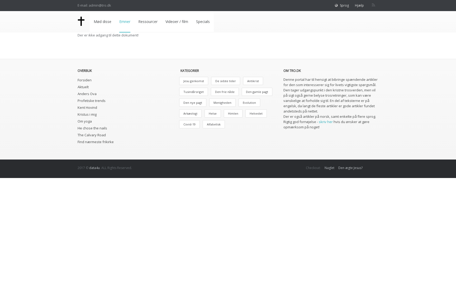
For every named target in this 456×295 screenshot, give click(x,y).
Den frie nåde (225, 92)
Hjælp (359, 5)
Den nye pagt (192, 103)
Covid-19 (189, 124)
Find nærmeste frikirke (96, 141)
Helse (213, 113)
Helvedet (256, 113)
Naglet (329, 168)
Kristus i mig (87, 114)
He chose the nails (92, 128)
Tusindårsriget (193, 92)
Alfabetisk (214, 124)
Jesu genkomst (193, 81)
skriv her (326, 121)
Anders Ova (87, 93)
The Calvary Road (92, 135)
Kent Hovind (87, 107)
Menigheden (222, 103)
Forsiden (85, 80)
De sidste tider (225, 81)
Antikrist (253, 81)
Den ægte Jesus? (350, 168)
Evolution (249, 103)
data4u (94, 168)
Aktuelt (83, 87)
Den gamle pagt (257, 92)
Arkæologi (190, 113)
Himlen (233, 113)
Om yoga (85, 121)
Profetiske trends (92, 100)
